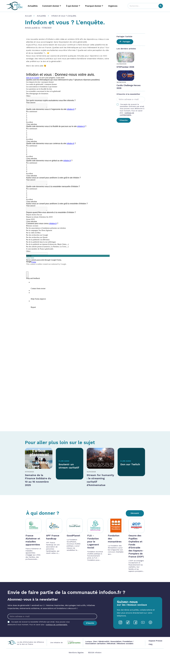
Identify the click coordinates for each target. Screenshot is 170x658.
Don (95, 641)
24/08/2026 (121, 64)
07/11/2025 (29, 472)
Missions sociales (125, 643)
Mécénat (111, 643)
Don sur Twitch (130, 464)
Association (116, 641)
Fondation (127, 641)
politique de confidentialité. (57, 625)
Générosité (104, 641)
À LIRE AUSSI (64, 461)
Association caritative (95, 643)
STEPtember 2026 (125, 67)
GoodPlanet (73, 535)
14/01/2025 (91, 472)
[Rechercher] (160, 6)
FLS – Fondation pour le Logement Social (93, 541)
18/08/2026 (121, 82)
